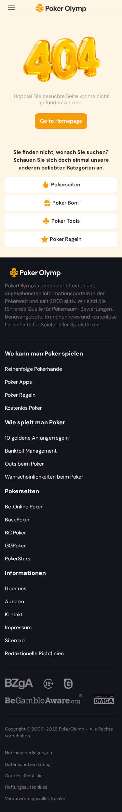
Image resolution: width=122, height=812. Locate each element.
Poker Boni (65, 202)
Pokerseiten (65, 184)
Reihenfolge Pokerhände (33, 369)
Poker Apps (18, 382)
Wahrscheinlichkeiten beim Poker (44, 476)
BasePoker (17, 519)
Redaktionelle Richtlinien (34, 653)
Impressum (18, 627)
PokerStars (17, 558)
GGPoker (15, 545)
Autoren (14, 601)
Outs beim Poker (24, 463)
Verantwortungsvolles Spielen (35, 798)
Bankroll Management (31, 450)
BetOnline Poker (24, 506)
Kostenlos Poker (23, 408)
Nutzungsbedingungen (28, 753)
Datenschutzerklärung (28, 764)
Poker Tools (65, 221)
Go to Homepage (61, 121)
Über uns (15, 588)
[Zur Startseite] (61, 7)
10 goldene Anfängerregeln (37, 437)
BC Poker (15, 532)
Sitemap (15, 640)
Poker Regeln (66, 239)
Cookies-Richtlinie (24, 776)
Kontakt (14, 614)
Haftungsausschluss (26, 787)
